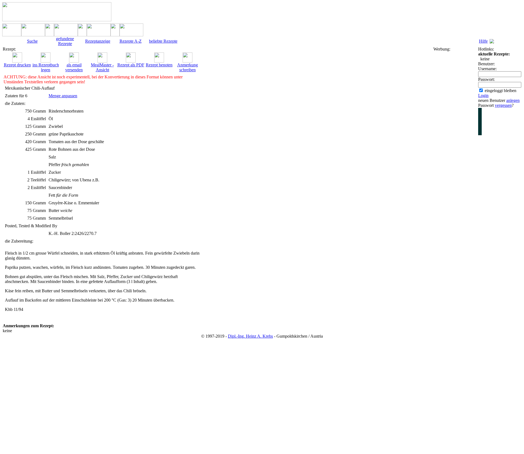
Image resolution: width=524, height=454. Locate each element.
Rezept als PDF (130, 65)
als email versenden (74, 67)
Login (483, 95)
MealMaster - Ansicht (102, 67)
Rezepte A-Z (131, 41)
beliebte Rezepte (163, 41)
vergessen (503, 105)
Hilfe (483, 41)
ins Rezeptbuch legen (45, 67)
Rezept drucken (17, 65)
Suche (32, 41)
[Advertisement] (455, 134)
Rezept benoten (159, 65)
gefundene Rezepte (65, 41)
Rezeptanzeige (97, 41)
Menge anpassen (63, 95)
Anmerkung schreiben (187, 67)
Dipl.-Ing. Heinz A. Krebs (250, 336)
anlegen (513, 100)
